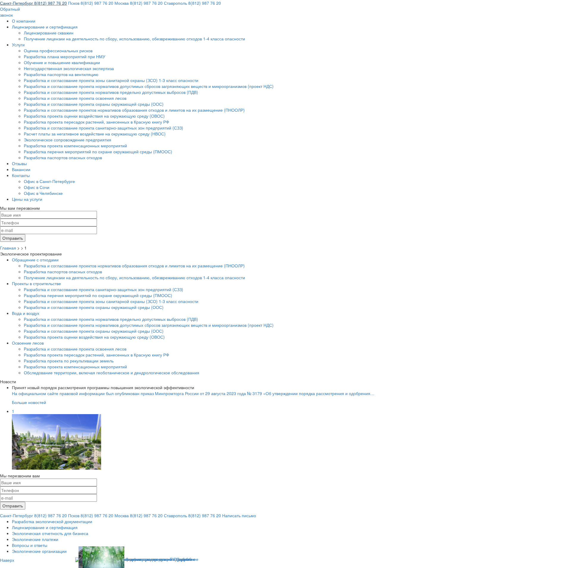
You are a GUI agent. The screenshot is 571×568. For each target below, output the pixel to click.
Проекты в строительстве (36, 283)
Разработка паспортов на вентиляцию (61, 74)
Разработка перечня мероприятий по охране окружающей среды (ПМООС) (98, 151)
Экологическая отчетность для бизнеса (50, 533)
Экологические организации (39, 551)
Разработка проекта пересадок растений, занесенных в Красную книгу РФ (96, 122)
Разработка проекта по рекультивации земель (69, 361)
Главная (8, 248)
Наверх (7, 560)
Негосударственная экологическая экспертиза (69, 68)
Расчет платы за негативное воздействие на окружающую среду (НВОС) (95, 134)
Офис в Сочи (36, 187)
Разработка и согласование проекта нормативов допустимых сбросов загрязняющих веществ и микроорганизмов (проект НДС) (149, 86)
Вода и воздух (25, 313)
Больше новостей (29, 402)
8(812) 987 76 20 (33, 3)
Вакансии (21, 169)
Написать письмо (239, 515)
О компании (23, 21)
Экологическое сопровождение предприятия (67, 140)
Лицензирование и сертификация (45, 27)
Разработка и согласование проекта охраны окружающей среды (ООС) (94, 104)
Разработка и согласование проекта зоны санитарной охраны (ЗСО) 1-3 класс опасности (111, 80)
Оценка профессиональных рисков (58, 50)
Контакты (21, 175)
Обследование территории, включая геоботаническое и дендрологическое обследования (111, 372)
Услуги (18, 45)
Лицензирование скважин (48, 33)
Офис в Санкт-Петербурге (49, 181)
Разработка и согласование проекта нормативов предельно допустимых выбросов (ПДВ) (111, 92)
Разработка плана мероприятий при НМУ (64, 56)
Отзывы (19, 163)
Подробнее (187, 559)
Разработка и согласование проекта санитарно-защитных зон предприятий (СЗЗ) (103, 128)
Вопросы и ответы (29, 545)
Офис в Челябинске (43, 193)
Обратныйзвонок (10, 12)
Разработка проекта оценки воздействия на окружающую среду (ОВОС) (94, 116)
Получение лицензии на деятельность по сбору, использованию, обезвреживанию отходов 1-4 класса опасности (134, 39)
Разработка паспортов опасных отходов (63, 157)
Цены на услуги (27, 199)
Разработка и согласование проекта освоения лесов (75, 98)
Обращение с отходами (35, 260)
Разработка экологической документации (52, 521)
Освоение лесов (28, 343)
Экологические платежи (35, 539)
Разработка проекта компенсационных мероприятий (75, 146)
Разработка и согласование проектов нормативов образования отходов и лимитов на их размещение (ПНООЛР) (134, 110)
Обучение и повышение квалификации (62, 62)
